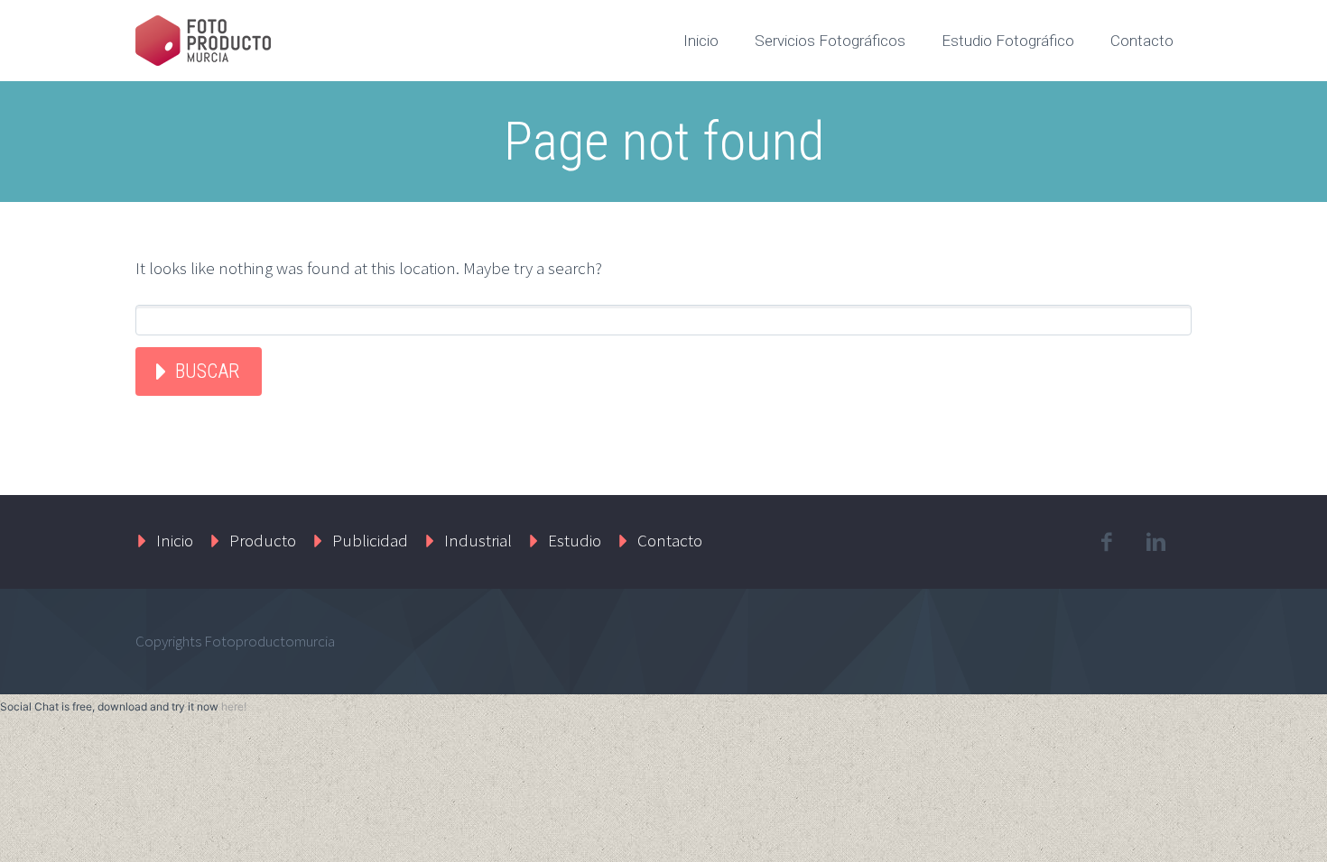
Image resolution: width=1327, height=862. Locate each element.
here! (233, 706)
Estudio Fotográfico (1008, 41)
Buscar (207, 371)
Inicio (701, 41)
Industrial (478, 540)
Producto (262, 540)
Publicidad (370, 540)
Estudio (574, 540)
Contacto (1142, 41)
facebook (1105, 541)
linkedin (1155, 541)
